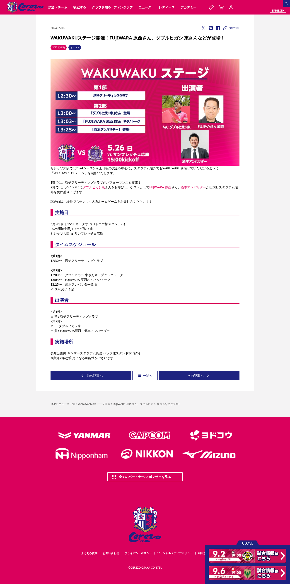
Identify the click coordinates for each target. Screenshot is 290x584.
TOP (53, 404)
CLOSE (247, 543)
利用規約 (203, 553)
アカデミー (188, 7)
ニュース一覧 (67, 404)
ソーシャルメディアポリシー (175, 553)
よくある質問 (89, 553)
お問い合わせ (111, 553)
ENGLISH (278, 10)
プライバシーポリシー (138, 553)
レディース (167, 7)
